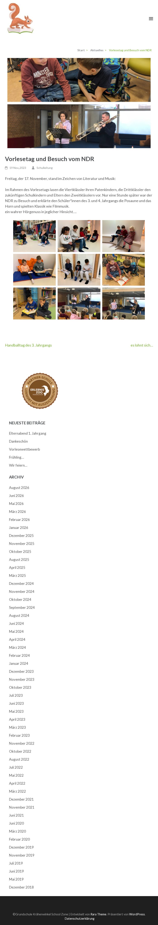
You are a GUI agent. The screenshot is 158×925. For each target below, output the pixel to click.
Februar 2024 (19, 655)
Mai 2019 (16, 879)
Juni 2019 (16, 871)
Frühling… (16, 457)
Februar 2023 (19, 735)
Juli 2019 (16, 863)
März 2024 (17, 647)
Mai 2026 (16, 503)
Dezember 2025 (21, 535)
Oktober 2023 (20, 687)
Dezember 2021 (21, 799)
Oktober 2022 (20, 751)
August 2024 (19, 615)
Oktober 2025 (20, 551)
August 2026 (19, 487)
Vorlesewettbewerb (24, 449)
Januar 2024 (18, 663)
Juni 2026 (16, 495)
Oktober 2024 (20, 599)
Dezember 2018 (21, 887)
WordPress (137, 914)
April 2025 (17, 567)
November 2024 (21, 591)
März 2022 (17, 791)
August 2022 (19, 759)
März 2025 (17, 575)
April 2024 (17, 639)
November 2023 (21, 679)
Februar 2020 (19, 839)
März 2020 (17, 831)
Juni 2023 (16, 703)
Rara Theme (98, 914)
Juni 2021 (16, 815)
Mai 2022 (16, 775)
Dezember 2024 (21, 583)
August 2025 (19, 559)
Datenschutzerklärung (79, 918)
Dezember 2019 (21, 847)
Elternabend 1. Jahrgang (27, 433)
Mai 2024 (16, 631)
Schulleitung (45, 167)
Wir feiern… (18, 465)
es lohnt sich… (142, 345)
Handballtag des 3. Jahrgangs (28, 345)
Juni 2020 (16, 823)
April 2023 (17, 719)
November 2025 (21, 543)
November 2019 (21, 855)
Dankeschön (18, 441)
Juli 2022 (16, 767)
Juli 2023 (16, 695)
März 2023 (17, 727)
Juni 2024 (16, 623)
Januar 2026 (18, 527)
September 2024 (22, 607)
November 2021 (21, 807)
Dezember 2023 (21, 671)
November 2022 (21, 743)
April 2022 (17, 783)
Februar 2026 (19, 519)
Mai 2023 (16, 711)
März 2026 (17, 511)
